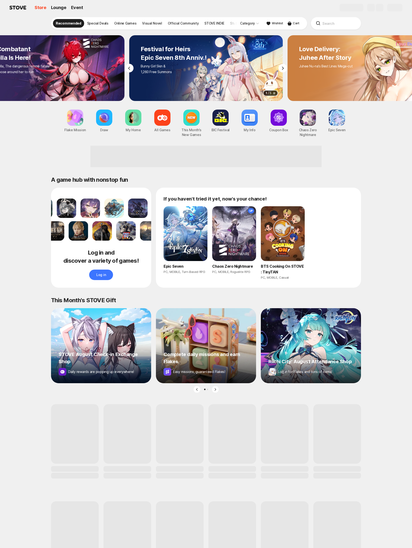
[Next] (282, 68)
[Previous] (129, 68)
